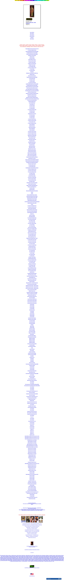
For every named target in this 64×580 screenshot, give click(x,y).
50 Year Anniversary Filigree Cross (32, 296)
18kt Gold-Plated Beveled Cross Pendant (32, 445)
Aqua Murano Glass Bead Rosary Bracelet (32, 162)
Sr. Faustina (22, 560)
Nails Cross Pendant (32, 392)
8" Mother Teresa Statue (32, 266)
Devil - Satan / (49, 556)
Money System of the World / (34, 558)
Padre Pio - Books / (5, 559)
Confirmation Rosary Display (32, 319)
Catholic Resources (13, 555)
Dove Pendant (32, 350)
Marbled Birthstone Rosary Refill (32, 200)
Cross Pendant (32, 381)
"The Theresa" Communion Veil (32, 482)
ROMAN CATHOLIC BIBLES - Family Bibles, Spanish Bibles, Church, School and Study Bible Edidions (32, 509)
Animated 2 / (51, 555)
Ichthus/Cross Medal (32, 365)
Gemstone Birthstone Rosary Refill (32, 212)
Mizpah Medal (32, 334)
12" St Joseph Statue (32, 250)
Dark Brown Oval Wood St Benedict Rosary (32, 97)
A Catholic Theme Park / (12, 556)
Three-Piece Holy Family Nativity (32, 483)
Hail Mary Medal (32, 327)
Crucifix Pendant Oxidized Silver (32, 370)
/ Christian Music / (33, 555)
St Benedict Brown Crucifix (32, 456)
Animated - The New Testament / (57, 555)
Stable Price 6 (32, 430)
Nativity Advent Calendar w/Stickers (32, 380)
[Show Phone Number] (60, 578)
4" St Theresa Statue (32, 70)
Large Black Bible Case (32, 277)
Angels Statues (32, 36)
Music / (43, 558)
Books (1, 556)
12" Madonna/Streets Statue (32, 258)
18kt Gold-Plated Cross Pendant (32, 441)
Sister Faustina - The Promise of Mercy (32, 528)
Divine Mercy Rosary (32, 181)
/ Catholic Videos (18, 555)
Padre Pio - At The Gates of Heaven (32, 533)
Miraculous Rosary (32, 189)
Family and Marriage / (35, 557)
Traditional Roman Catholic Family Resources (57, 556)
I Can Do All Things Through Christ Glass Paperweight (32, 201)
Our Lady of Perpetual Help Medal (32, 490)
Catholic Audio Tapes (28, 555)
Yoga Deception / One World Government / (55, 558)
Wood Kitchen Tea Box (32, 147)
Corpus (32, 193)
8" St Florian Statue (32, 105)
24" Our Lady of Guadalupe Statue (32, 228)
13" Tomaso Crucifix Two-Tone (32, 132)
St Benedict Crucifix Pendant (32, 55)
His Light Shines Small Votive (32, 139)
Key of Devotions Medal (32, 331)
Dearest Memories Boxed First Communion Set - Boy (32, 438)
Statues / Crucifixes (8, 555)
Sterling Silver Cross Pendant (32, 448)
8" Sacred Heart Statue (32, 174)
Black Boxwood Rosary (32, 146)
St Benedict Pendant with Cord (32, 466)
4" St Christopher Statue (32, 66)
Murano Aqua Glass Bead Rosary (32, 155)
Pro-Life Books (26, 559)
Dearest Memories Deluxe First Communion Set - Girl (32, 437)
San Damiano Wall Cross (32, 246)
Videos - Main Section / (52, 560)
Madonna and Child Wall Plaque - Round (32, 238)
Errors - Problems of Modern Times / (21, 557)
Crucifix (32, 204)
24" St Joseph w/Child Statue (32, 219)
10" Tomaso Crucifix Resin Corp (32, 205)
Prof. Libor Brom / (52, 559)
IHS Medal (32, 324)
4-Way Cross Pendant (32, 362)
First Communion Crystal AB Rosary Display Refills (32, 384)
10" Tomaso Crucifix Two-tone (32, 131)
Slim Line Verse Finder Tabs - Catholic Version (32, 288)
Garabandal (54, 557)
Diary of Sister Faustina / (7, 557)
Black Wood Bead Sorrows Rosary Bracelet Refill (32, 90)
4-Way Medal (32, 358)
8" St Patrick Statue (32, 112)
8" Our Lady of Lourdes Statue (32, 177)
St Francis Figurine (32, 58)
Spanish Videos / (15, 560)
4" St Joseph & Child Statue (32, 82)
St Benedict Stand (32, 74)
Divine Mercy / (2, 557)
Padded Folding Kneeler (32, 399)
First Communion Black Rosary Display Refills (32, 373)
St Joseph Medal (32, 308)
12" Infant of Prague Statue (32, 247)
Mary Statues (32, 33)
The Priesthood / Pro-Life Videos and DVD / (18, 559)
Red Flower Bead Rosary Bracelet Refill (32, 77)
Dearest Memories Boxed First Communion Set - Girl (32, 463)
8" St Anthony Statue (32, 173)
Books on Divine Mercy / (6, 556)
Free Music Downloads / (47, 558)
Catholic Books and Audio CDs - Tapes (49, 561)
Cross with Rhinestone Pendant (32, 407)
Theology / (26, 560)
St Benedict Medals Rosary (32, 101)
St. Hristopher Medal (32, 320)
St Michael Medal (32, 315)
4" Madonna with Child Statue (32, 63)
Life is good (32, 552)
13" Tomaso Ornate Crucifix (32, 235)
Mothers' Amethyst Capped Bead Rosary (32, 185)
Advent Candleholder (32, 128)
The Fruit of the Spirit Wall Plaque (32, 100)
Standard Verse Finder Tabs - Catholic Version (32, 285)
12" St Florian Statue (32, 262)
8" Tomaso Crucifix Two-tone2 (32, 120)
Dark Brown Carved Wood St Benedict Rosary (32, 93)
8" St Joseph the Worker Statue (32, 109)
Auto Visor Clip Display (32, 143)
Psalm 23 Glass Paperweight (32, 208)
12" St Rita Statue (32, 255)
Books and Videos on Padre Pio (32, 508)
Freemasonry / (51, 557)
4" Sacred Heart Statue (32, 78)
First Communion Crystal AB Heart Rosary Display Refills (32, 385)
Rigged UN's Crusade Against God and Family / (40, 560)
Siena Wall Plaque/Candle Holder (32, 273)
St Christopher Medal (32, 323)
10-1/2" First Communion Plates (32, 232)
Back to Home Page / (3, 555)
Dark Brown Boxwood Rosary (32, 150)
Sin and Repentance (24, 561)
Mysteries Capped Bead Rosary (32, 186)
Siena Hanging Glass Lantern (32, 274)
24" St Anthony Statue (32, 220)
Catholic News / (38, 555)
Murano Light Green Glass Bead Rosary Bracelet (32, 159)
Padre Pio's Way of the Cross (32, 537)
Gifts (57, 557)
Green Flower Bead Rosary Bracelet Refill (32, 54)
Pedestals (32, 37)
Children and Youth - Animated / (20, 556)
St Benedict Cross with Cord (32, 457)
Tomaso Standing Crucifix (32, 486)
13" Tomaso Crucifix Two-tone (32, 170)
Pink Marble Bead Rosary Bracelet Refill (32, 85)
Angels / (41, 555)
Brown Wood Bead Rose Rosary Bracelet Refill (32, 51)
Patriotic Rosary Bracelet (32, 127)
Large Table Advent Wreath (32, 335)
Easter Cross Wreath (32, 215)
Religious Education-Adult (58, 559)
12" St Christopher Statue (32, 261)
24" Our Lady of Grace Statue (32, 227)
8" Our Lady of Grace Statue (32, 178)
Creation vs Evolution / (36, 556)
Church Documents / (26, 556)
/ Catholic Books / (23, 555)
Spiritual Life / (19, 560)
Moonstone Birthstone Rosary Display (32, 209)
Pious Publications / (10, 559)
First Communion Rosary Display (32, 278)
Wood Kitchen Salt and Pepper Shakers (32, 182)
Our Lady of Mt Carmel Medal (32, 489)
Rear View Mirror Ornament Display (32, 412)
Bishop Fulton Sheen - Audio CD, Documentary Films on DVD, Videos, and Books (32, 510)
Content (32, 192)
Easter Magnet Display (32, 216)
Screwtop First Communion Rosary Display (32, 393)
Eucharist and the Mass (29, 557)
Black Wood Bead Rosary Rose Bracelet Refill (32, 86)
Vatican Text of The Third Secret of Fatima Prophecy (37, 561)
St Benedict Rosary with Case (32, 113)
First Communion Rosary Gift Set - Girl (32, 497)
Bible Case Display (32, 281)
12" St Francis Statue (32, 243)
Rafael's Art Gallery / (47, 559)
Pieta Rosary (32, 71)
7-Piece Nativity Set (32, 104)
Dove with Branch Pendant (32, 346)
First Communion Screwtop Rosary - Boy (32, 396)
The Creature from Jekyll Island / (43, 556)
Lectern (32, 347)
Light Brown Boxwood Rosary (32, 151)
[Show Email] (59, 578)
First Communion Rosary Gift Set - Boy (32, 493)
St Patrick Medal (32, 316)
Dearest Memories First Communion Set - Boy (32, 474)
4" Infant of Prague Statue (32, 62)
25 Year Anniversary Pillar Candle (32, 300)
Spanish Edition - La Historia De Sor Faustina (32, 527)
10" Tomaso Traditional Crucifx (32, 67)
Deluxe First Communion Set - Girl (32, 403)
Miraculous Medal (32, 460)
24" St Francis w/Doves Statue (32, 223)
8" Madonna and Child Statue (32, 269)
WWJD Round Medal (32, 342)
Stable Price (32, 429)
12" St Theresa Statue (32, 254)
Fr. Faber (29, 561)
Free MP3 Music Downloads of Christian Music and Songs (32, 549)
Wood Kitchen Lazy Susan (32, 158)
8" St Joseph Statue (32, 108)
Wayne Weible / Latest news (18, 561)
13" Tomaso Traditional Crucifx (32, 169)
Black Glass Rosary (32, 140)
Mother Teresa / (40, 558)
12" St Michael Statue (32, 251)
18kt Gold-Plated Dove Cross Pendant (32, 444)
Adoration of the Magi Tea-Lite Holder (32, 293)
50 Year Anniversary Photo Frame (32, 301)
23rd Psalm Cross (32, 357)
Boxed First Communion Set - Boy (32, 411)
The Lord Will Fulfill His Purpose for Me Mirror (32, 89)
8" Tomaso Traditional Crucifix (32, 123)
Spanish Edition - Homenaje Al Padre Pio (32, 532)
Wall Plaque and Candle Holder (32, 135)
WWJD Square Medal (32, 338)
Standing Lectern (32, 434)
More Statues (32, 38)
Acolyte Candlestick (32, 124)
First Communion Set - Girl (32, 421)
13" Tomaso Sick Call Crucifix (32, 242)
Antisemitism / (44, 555)
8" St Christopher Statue (32, 265)
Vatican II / (47, 560)
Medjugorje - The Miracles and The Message (32, 536)
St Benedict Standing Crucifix (32, 470)
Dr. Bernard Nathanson (13, 557)
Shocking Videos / (10, 560)
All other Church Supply (32, 498)
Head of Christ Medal (32, 297)
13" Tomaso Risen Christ (32, 166)
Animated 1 (47, 555)
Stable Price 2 (32, 425)
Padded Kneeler (32, 400)
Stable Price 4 (32, 433)
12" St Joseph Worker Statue (32, 270)
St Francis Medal (32, 307)
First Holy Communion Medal (32, 353)
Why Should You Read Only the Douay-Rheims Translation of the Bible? (32, 503)
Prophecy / (29, 559)
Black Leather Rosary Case (32, 231)
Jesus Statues (32, 32)
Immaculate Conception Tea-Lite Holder (32, 292)
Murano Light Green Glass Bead (32, 154)
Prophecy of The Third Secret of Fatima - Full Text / (38, 559)
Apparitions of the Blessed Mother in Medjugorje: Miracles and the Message (12, 558)
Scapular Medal (32, 304)
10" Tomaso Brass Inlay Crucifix (32, 239)
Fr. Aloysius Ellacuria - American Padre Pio (43, 557)
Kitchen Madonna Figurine (32, 59)
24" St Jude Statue (32, 224)
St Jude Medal (32, 311)
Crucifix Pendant (32, 366)
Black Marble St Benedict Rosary (32, 94)
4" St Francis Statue (32, 81)
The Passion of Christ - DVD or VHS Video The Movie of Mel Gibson (32, 546)
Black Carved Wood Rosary (32, 136)
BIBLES (32, 504)
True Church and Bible (30, 560)
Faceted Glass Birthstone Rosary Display (32, 196)
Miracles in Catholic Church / (26, 558)
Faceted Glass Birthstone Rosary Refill (32, 197)
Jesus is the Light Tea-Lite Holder (32, 289)
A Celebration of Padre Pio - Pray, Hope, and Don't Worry (32, 531)
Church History (31, 556)
